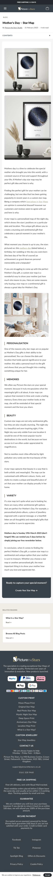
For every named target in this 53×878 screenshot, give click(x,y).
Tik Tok (16, 848)
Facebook (16, 840)
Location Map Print (26, 726)
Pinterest (36, 848)
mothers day (25, 248)
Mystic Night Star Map (26, 714)
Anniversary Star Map (26, 722)
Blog (5, 17)
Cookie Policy (36, 864)
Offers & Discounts (36, 856)
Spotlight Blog (16, 856)
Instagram (36, 840)
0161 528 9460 (26, 773)
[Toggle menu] (5, 8)
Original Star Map (27, 707)
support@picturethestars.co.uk (26, 767)
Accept (47, 875)
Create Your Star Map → (26, 590)
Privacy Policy (16, 864)
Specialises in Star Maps (37, 202)
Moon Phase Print (26, 703)
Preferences (36, 875)
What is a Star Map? (26, 730)
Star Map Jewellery (26, 740)
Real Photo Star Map (26, 711)
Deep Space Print (26, 718)
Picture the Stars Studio (13, 28)
